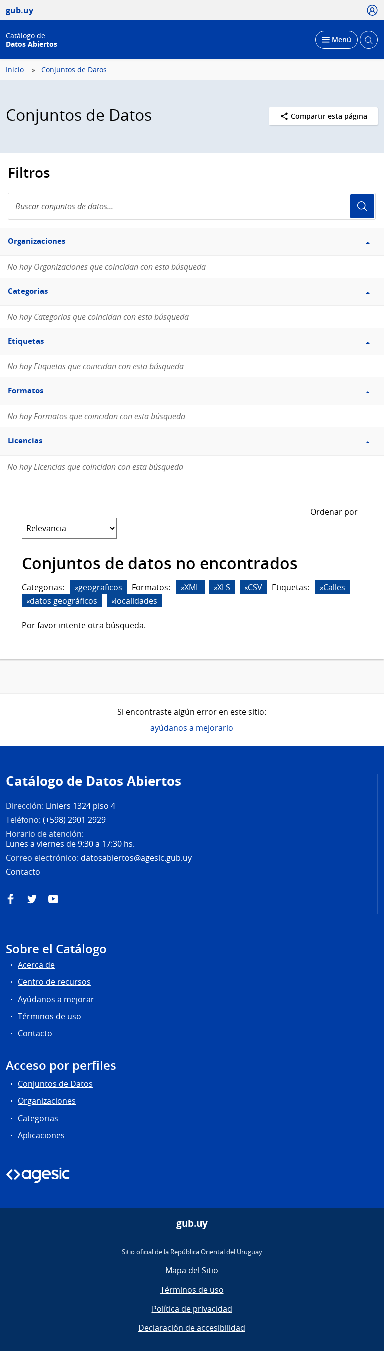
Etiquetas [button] (26, 341)
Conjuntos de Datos (74, 69)
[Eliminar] (77, 588)
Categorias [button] (28, 291)
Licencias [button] (25, 440)
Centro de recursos (54, 981)
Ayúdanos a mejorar (56, 999)
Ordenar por (334, 511)
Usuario (362, 206)
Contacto (35, 1033)
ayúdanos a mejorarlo (192, 727)
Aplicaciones (41, 1135)
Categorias (38, 1118)
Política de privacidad (192, 1308)
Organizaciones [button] (37, 241)
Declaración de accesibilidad (192, 1327)
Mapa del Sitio (192, 1270)
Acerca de (36, 964)
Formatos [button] (26, 390)
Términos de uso (50, 1016)
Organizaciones (47, 1100)
